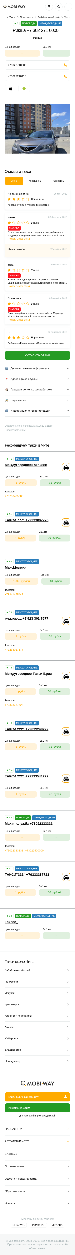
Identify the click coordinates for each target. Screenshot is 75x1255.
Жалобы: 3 (58, 181)
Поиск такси (26, 17)
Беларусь (18, 1225)
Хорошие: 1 (35, 181)
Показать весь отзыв (19, 238)
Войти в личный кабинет (23, 1096)
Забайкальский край (49, 17)
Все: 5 (14, 181)
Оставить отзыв (37, 355)
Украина (57, 1225)
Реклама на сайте (19, 1107)
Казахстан (38, 1225)
